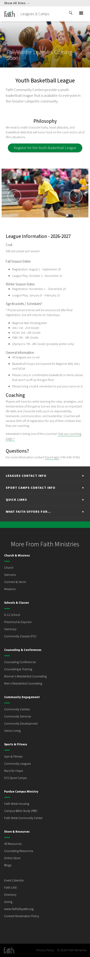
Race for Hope (13, 771)
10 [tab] (70, 219)
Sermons (10, 575)
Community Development (21, 723)
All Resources (12, 844)
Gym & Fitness (13, 756)
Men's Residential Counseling (23, 683)
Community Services (17, 716)
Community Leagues (17, 763)
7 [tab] (53, 219)
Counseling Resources (18, 851)
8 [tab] (59, 219)
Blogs (7, 865)
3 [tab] (31, 219)
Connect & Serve (15, 582)
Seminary (10, 629)
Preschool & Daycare (17, 622)
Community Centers (17, 709)
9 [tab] (64, 219)
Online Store (12, 858)
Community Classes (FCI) (20, 636)
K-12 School (12, 615)
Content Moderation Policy (21, 916)
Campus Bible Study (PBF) (20, 811)
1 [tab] (20, 219)
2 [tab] (25, 219)
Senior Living (12, 731)
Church (8, 567)
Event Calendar (14, 880)
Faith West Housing (16, 804)
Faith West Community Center (23, 818)
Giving (8, 902)
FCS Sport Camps (15, 778)
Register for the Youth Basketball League (45, 148)
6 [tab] (47, 219)
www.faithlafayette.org (18, 909)
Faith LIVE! (10, 887)
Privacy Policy (45, 950)
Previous (14, 196)
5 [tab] (42, 219)
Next (76, 196)
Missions (9, 589)
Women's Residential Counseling (25, 676)
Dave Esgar (52, 457)
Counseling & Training (18, 669)
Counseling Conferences (20, 662)
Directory (10, 895)
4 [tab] (36, 219)
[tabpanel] (45, 193)
